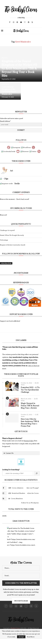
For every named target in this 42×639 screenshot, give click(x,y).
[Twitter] (33, 151)
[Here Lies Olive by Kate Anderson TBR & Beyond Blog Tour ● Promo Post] (12, 418)
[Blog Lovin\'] (9, 147)
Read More (30, 637)
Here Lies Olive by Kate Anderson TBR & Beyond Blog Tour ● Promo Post (30, 422)
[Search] (40, 31)
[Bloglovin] (25, 22)
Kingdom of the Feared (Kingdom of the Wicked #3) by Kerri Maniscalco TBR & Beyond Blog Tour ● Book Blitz (19, 68)
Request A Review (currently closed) (12, 245)
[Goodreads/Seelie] (8, 151)
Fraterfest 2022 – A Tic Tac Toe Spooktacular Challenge (30, 389)
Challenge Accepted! (7, 230)
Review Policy (29, 441)
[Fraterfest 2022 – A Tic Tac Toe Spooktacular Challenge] (12, 386)
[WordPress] (29, 22)
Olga (6, 178)
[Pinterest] (17, 22)
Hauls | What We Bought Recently (12, 235)
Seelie (17, 183)
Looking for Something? (10, 469)
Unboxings (4, 240)
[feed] (39, 151)
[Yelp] (32, 22)
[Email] (21, 22)
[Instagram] (14, 22)
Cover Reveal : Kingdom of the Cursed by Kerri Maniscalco (9, 90)
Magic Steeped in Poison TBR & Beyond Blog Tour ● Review (30, 405)
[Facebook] (10, 22)
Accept (21, 637)
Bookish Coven (15, 628)
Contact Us (9, 453)
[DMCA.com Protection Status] (21, 459)
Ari (11, 170)
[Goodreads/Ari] (33, 147)
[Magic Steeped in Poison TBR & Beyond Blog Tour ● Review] (12, 402)
